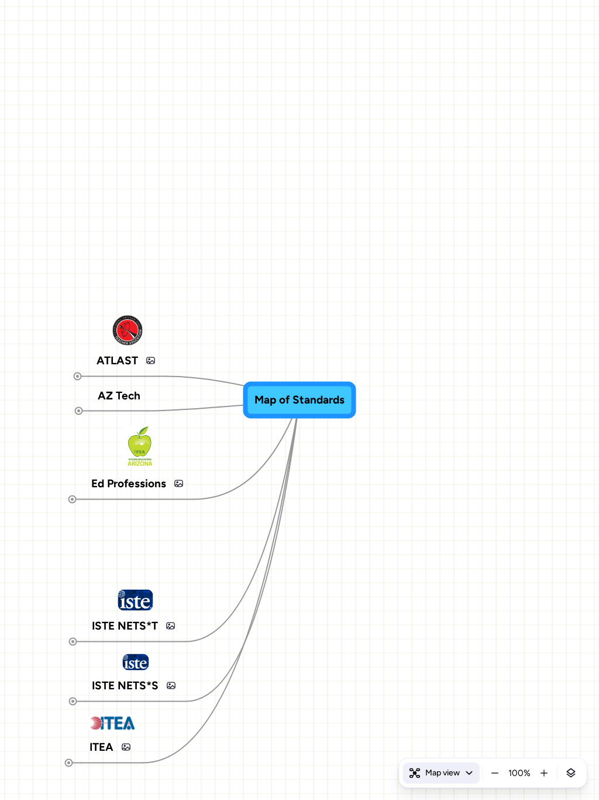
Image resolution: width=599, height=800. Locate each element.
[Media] (151, 360)
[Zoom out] (494, 773)
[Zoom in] (544, 773)
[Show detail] (571, 773)
